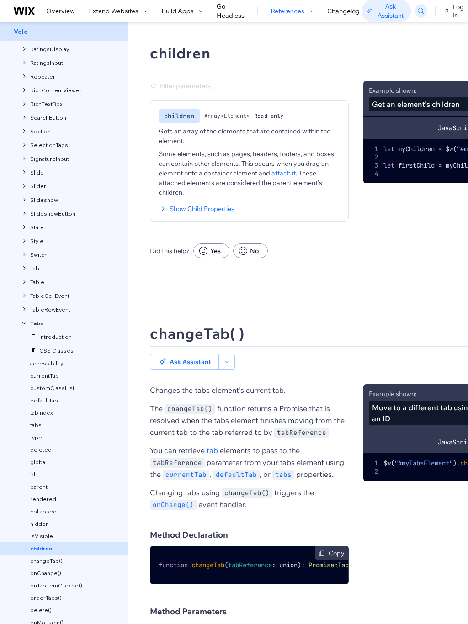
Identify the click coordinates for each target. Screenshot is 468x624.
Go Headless (231, 11)
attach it (283, 173)
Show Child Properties (202, 209)
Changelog (343, 11)
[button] (184, 361)
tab (212, 450)
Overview (60, 11)
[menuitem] (64, 31)
